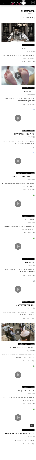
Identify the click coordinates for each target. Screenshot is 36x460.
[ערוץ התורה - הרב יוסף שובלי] (18, 2)
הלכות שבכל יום (25, 45)
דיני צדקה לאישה (28, 48)
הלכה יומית (32, 45)
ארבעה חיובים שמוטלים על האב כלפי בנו (19, 433)
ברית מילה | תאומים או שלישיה (23, 176)
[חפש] (2, 2)
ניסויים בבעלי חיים (27, 219)
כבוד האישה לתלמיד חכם (25, 305)
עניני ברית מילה (28, 91)
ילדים (20, 344)
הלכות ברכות (26, 173)
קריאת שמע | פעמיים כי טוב (24, 133)
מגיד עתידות (29, 262)
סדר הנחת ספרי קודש (26, 390)
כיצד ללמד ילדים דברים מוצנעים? (22, 347)
